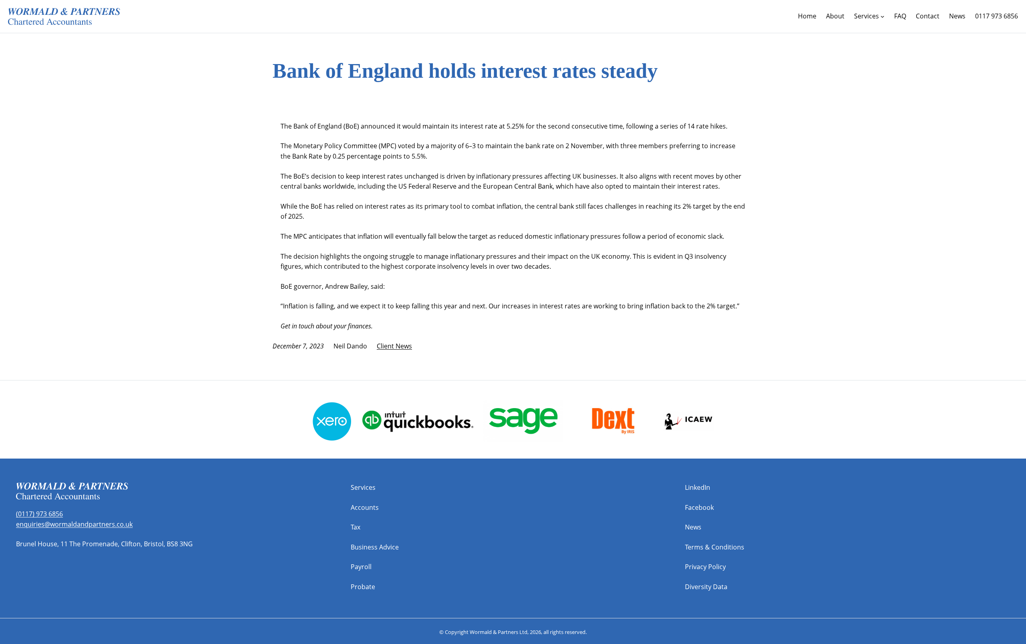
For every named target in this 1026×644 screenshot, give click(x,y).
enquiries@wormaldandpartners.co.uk (74, 524)
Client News (394, 346)
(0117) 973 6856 (39, 513)
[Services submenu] (883, 16)
